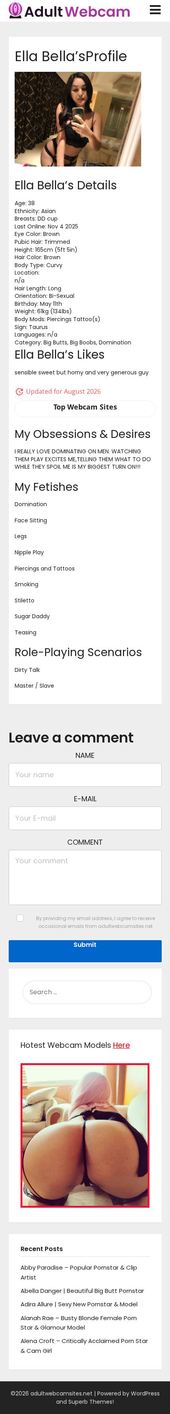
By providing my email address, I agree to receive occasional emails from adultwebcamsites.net (95, 922)
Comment (85, 842)
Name (85, 755)
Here (121, 1045)
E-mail (85, 799)
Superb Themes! (91, 1402)
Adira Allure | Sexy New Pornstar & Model (79, 1304)
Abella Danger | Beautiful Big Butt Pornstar (82, 1291)
